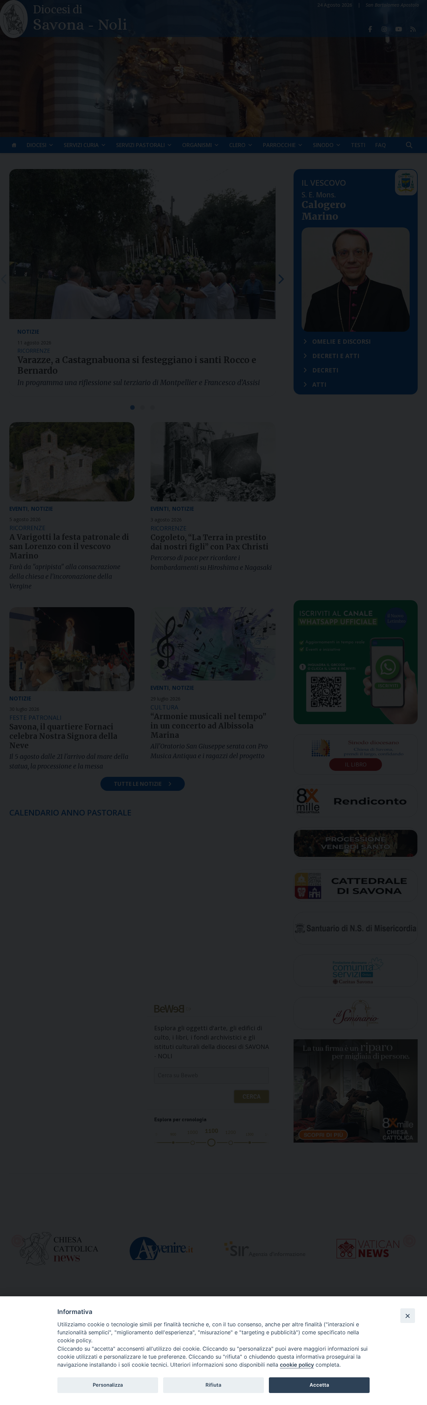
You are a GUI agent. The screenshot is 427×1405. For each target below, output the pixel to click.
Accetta (319, 1385)
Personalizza (108, 1385)
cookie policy (297, 1364)
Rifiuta (213, 1385)
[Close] (407, 1315)
